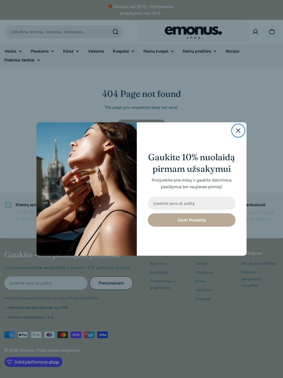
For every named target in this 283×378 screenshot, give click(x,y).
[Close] (238, 130)
